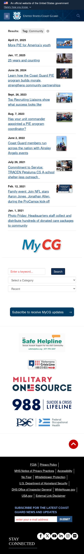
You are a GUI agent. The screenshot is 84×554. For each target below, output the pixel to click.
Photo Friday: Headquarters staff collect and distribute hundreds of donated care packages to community (40, 220)
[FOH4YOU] (42, 422)
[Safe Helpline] (42, 342)
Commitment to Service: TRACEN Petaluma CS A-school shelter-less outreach (31, 172)
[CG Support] (42, 384)
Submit (64, 519)
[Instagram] (67, 536)
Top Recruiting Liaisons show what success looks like (29, 102)
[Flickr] (74, 536)
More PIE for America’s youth (29, 45)
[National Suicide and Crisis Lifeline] (42, 405)
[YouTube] (54, 536)
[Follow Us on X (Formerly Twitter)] (47, 536)
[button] (18, 7)
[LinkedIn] (61, 536)
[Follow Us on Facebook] (40, 536)
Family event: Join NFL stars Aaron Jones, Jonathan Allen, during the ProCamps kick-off (29, 196)
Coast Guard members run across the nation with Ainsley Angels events (29, 147)
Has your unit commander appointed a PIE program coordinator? (26, 123)
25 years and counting (24, 60)
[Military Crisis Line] (42, 364)
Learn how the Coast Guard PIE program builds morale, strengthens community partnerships (34, 80)
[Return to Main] (73, 447)
